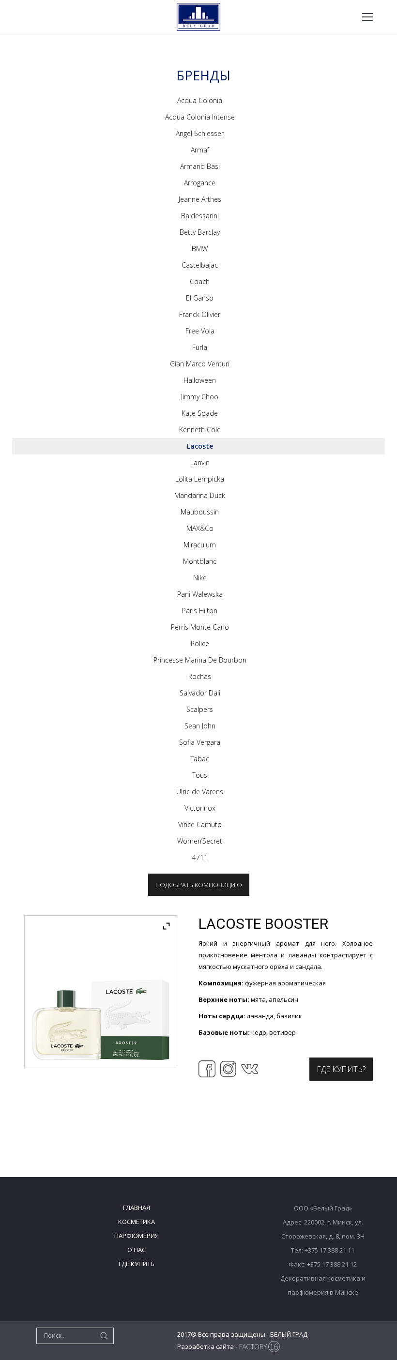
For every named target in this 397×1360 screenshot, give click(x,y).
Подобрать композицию (198, 884)
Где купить (136, 1263)
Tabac (199, 758)
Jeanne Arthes (200, 199)
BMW (200, 248)
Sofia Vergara (199, 742)
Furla (199, 347)
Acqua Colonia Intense (200, 116)
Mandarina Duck (199, 495)
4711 (200, 857)
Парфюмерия (136, 1235)
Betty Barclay (200, 232)
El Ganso (200, 297)
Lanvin (200, 462)
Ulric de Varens (199, 791)
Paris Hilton (199, 610)
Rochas (199, 676)
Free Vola (199, 330)
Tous (199, 775)
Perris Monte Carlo (200, 627)
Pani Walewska (200, 594)
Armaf (200, 149)
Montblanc (199, 561)
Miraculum (199, 544)
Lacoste (200, 446)
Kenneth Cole (200, 429)
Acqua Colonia (199, 100)
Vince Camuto (200, 824)
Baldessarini (200, 215)
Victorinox (199, 808)
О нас (136, 1249)
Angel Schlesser (200, 133)
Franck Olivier (199, 314)
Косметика (136, 1221)
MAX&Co (200, 528)
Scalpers (199, 709)
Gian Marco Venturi (199, 363)
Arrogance (199, 182)
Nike (200, 577)
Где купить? (341, 1069)
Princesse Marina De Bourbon (199, 660)
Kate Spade (200, 413)
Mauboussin (200, 511)
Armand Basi (200, 166)
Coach (200, 281)
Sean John (199, 725)
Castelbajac (200, 265)
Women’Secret (199, 841)
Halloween (199, 380)
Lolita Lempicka (199, 479)
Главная (136, 1207)
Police (200, 643)
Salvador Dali (200, 692)
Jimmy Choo (199, 396)
